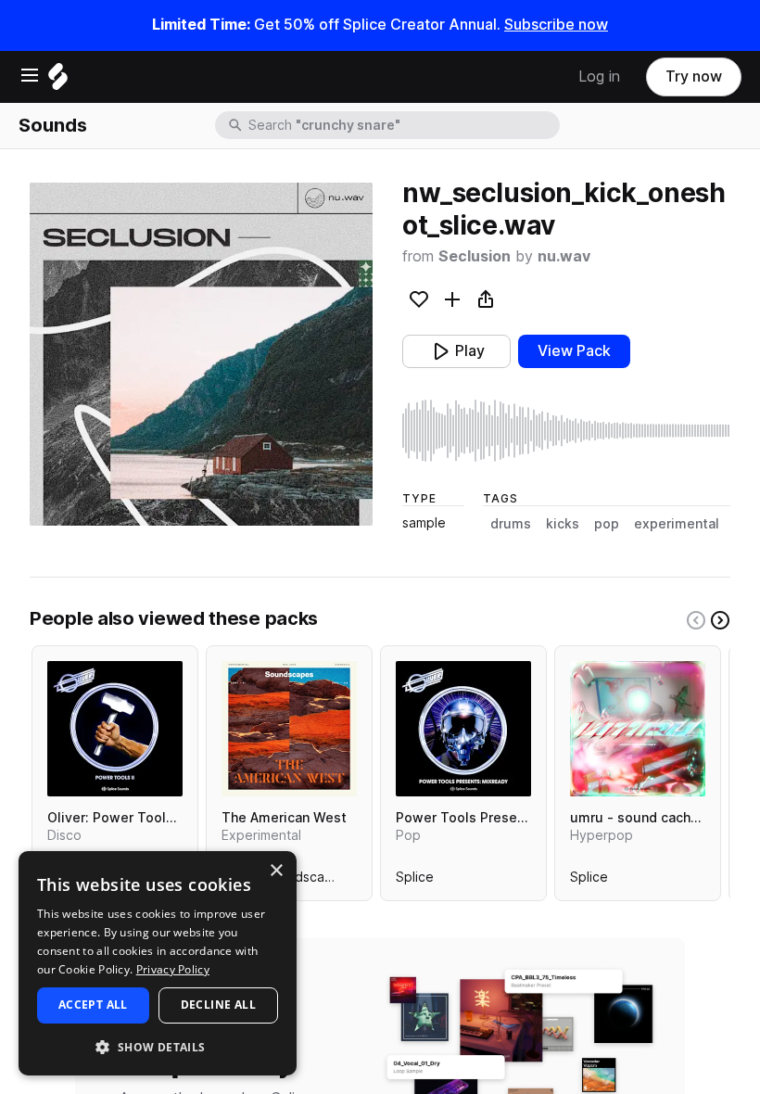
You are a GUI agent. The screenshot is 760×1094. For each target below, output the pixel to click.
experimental (676, 523)
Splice (415, 881)
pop (606, 523)
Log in (599, 76)
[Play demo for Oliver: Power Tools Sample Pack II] (115, 729)
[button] (157, 1046)
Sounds (53, 125)
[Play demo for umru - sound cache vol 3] (638, 729)
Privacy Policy (172, 969)
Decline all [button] (218, 1004)
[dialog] (158, 963)
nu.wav (564, 256)
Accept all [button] (93, 1004)
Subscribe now (556, 24)
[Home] (58, 81)
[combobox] (402, 125)
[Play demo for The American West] (289, 729)
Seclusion (474, 256)
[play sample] (566, 431)
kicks (562, 523)
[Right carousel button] (720, 620)
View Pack (574, 351)
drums (510, 523)
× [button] (276, 871)
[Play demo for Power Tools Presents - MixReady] (463, 729)
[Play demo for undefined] (201, 354)
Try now (693, 76)
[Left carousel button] (696, 620)
